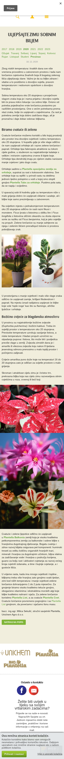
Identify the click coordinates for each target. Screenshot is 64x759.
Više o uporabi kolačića (49, 753)
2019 (19, 49)
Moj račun (32, 16)
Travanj (15, 53)
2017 (4, 49)
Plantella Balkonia (14, 537)
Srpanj (41, 53)
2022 (40, 49)
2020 (26, 49)
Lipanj (33, 53)
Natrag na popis (13, 622)
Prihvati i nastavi (14, 754)
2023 (47, 49)
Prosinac (36, 56)
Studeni (25, 56)
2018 (11, 49)
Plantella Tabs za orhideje (25, 182)
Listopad (14, 56)
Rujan (5, 56)
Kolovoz (51, 53)
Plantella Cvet (51, 597)
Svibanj (25, 53)
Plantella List (19, 597)
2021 (33, 49)
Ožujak (5, 53)
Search (17, 17)
